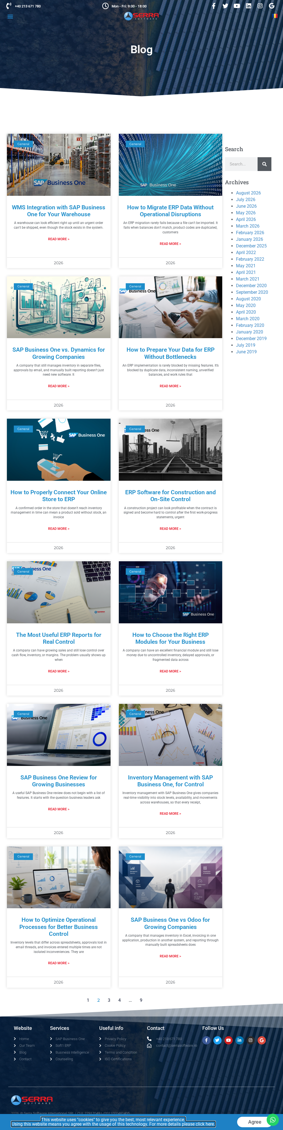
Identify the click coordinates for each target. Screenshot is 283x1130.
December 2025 (251, 246)
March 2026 (248, 226)
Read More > (58, 239)
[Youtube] (237, 6)
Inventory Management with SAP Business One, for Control (170, 781)
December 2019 (251, 338)
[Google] (271, 6)
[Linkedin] (248, 6)
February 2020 (250, 325)
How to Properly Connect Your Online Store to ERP (59, 496)
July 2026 (245, 199)
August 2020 (248, 298)
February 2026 (250, 232)
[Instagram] (260, 6)
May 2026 (246, 212)
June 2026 (246, 206)
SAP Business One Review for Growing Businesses (58, 781)
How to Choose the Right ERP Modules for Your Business (170, 638)
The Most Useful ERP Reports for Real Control (58, 638)
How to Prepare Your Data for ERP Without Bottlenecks (170, 353)
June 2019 (246, 351)
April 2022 (246, 252)
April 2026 (246, 219)
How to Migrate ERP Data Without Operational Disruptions (170, 211)
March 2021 (248, 279)
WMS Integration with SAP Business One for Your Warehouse (58, 211)
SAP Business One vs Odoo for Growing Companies (170, 923)
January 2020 (249, 332)
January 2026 (249, 239)
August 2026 (248, 193)
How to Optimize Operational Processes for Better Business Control (58, 927)
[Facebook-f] (213, 6)
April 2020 (246, 312)
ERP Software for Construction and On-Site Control (170, 496)
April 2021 (246, 272)
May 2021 (246, 265)
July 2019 (245, 345)
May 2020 (246, 305)
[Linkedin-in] (239, 1040)
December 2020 (251, 285)
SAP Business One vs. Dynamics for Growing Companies (58, 353)
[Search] (264, 164)
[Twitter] (225, 6)
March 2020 (248, 318)
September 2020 (252, 292)
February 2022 (250, 259)
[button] (10, 16)
